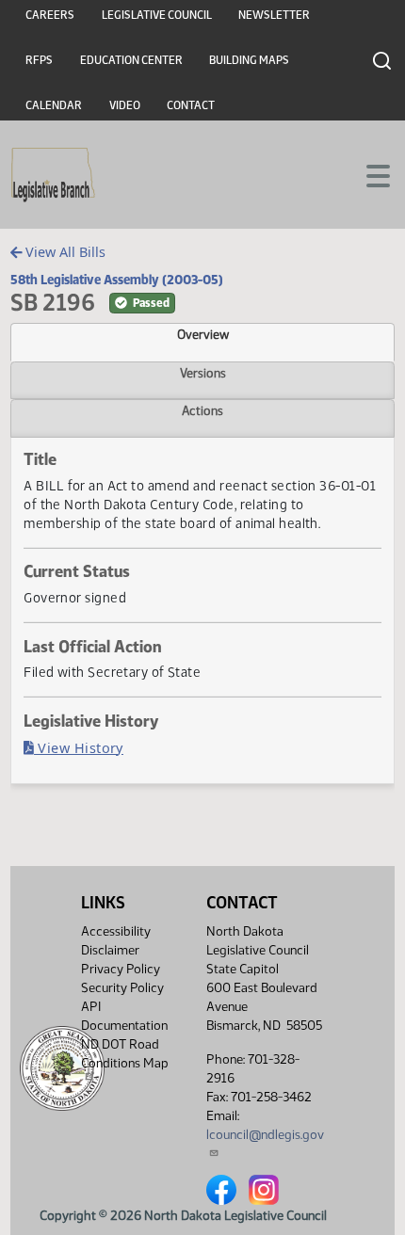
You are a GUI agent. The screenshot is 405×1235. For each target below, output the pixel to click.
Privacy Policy (120, 969)
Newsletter (274, 15)
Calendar (53, 105)
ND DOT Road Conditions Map (125, 1053)
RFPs (39, 60)
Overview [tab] (203, 334)
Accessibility (116, 931)
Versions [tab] (203, 372)
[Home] (53, 175)
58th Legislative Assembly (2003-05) (116, 279)
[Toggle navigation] (368, 174)
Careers (49, 15)
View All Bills (63, 252)
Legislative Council (157, 15)
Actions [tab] (202, 410)
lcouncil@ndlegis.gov (265, 1135)
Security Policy (122, 988)
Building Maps (249, 60)
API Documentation (124, 1016)
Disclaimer (110, 950)
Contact (191, 105)
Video (124, 105)
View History (78, 748)
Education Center (131, 60)
